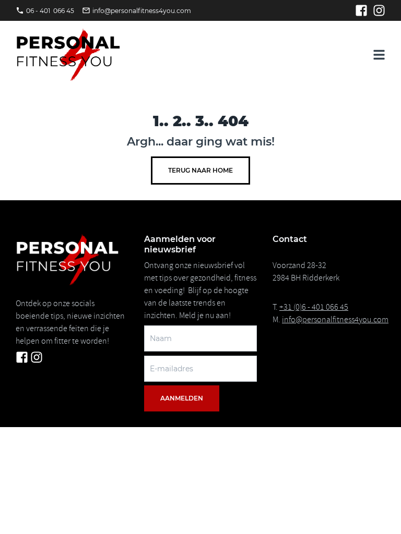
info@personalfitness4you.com (335, 319)
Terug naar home (200, 170)
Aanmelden (181, 398)
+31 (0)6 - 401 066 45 (313, 307)
